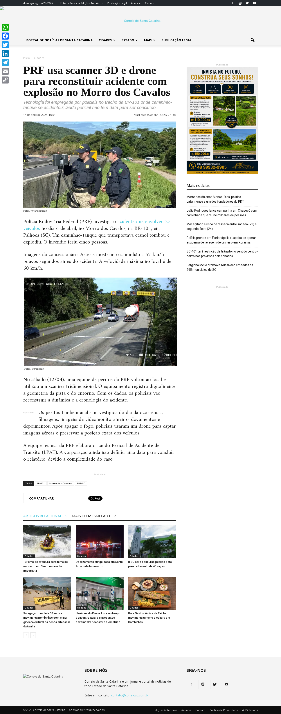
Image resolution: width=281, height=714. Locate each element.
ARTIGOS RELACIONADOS (45, 515)
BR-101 (41, 483)
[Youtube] (254, 3)
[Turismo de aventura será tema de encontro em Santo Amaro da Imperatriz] (47, 541)
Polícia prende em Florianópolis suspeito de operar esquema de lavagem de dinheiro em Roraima (221, 240)
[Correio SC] (140, 20)
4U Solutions (250, 710)
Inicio (26, 58)
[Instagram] (240, 3)
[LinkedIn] (5, 53)
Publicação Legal (117, 3)
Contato (149, 3)
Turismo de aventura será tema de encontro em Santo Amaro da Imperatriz (45, 566)
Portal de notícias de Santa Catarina (59, 40)
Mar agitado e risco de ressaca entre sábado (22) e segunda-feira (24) (222, 226)
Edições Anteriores (92, 3)
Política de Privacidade (224, 710)
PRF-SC (81, 483)
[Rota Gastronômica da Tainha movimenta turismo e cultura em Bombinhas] (152, 593)
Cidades (105, 40)
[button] (252, 40)
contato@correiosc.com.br (130, 695)
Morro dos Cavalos (60, 483)
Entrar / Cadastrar (70, 3)
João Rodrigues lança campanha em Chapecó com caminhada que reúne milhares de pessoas (222, 213)
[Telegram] (5, 62)
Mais (148, 40)
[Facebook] (232, 3)
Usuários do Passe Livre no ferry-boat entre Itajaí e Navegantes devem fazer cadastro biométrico (98, 618)
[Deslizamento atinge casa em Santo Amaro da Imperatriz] (100, 541)
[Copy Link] (5, 80)
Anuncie (136, 3)
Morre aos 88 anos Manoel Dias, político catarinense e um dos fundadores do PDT (215, 199)
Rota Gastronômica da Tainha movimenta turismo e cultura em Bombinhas (149, 618)
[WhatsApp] (5, 27)
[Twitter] (247, 3)
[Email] (5, 71)
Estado (128, 40)
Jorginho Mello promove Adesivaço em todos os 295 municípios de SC (220, 267)
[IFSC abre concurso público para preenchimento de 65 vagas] (152, 541)
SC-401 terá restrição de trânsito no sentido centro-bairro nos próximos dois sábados (222, 254)
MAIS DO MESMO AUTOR (94, 515)
